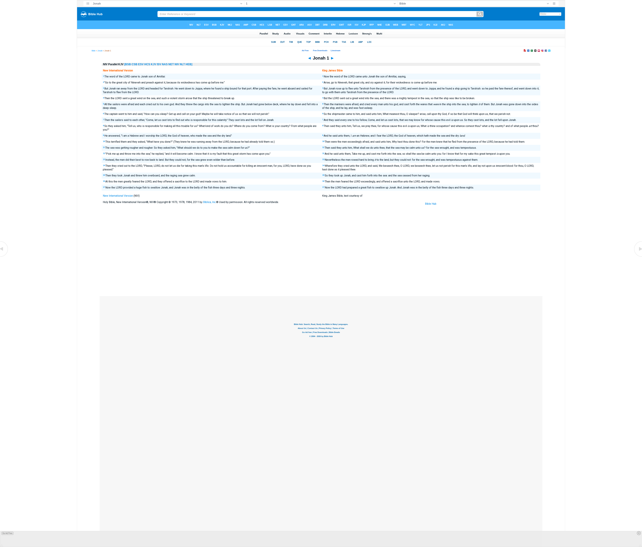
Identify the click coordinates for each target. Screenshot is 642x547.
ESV (141, 64)
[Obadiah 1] (4, 256)
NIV (177, 64)
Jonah (99, 51)
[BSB (127, 64)
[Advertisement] (321, 271)
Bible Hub (430, 203)
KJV (153, 64)
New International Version (118, 195)
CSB (134, 64)
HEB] (189, 64)
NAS (165, 64)
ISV (159, 64)
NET (171, 64)
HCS (147, 64)
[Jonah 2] (638, 256)
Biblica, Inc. (209, 202)
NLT (182, 64)
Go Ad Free (7, 533)
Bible (93, 51)
